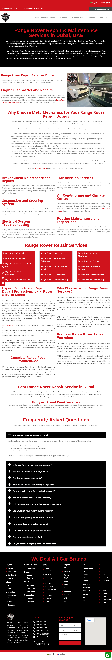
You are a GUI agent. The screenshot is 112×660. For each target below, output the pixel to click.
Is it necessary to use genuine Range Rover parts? (37, 504)
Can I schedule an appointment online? (32, 530)
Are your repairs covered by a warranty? (32, 497)
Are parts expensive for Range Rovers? (32, 471)
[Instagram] (3, 272)
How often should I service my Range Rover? (34, 484)
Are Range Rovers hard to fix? (27, 478)
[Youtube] (3, 278)
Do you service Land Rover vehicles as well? (34, 491)
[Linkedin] (3, 283)
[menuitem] (93, 2)
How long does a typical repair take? (30, 524)
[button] (56, 435)
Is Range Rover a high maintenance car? (32, 465)
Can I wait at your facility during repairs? (33, 510)
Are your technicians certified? (28, 537)
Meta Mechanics (41, 168)
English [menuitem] (62, 654)
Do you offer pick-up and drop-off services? (34, 517)
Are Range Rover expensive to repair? (31, 435)
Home (37, 17)
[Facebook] (3, 267)
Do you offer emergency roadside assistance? (35, 543)
